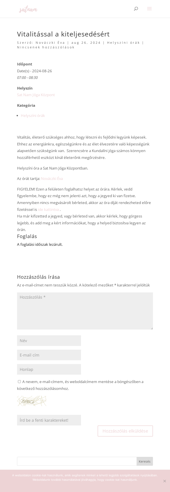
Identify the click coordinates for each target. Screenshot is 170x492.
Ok (85, 485)
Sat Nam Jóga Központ (36, 94)
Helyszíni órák (123, 42)
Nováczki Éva (50, 42)
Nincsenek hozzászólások (46, 47)
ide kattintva (48, 209)
